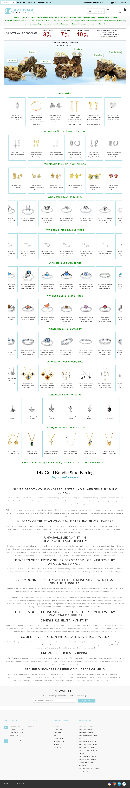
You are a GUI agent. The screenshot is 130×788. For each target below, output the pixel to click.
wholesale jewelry (97, 513)
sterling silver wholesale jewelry (36, 510)
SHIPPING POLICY (44, 2)
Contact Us (97, 607)
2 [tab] (65, 81)
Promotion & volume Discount (94, 2)
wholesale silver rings (16, 629)
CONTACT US (20, 2)
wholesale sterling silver (26, 513)
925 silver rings (83, 498)
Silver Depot (76, 674)
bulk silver (42, 513)
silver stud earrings (62, 504)
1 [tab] (62, 81)
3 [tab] (67, 81)
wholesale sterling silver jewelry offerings (101, 680)
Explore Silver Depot (13, 604)
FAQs (88, 607)
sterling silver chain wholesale (104, 498)
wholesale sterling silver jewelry (57, 498)
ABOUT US (32, 2)
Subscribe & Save (119, 2)
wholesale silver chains (115, 625)
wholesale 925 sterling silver (76, 642)
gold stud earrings (77, 504)
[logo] (19, 11)
